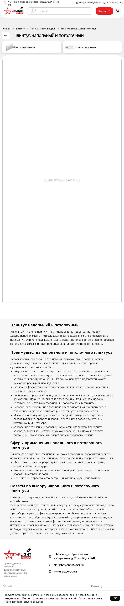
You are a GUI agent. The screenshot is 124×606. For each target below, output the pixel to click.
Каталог (20, 29)
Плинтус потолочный (24, 47)
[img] (8, 47)
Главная (6, 29)
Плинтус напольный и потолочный (79, 29)
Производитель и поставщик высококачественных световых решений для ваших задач (15, 569)
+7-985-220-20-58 (65, 571)
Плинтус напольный (86, 47)
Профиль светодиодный (43, 29)
